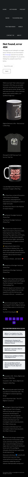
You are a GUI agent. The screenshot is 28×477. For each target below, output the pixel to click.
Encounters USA (14, 2)
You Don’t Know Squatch (9, 312)
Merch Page (8, 95)
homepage (8, 54)
